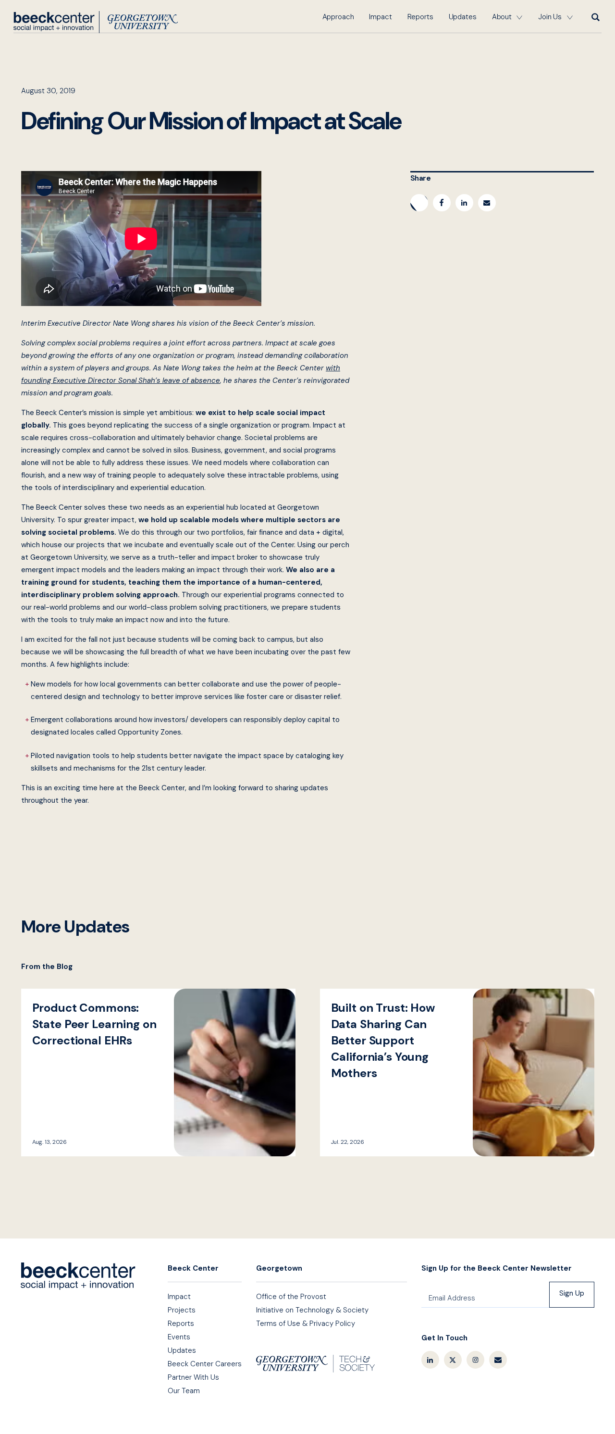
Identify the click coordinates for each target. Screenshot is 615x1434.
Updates (463, 17)
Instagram (475, 1360)
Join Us (550, 17)
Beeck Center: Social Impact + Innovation (78, 1276)
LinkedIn (430, 1360)
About (502, 17)
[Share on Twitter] (419, 202)
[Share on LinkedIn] (464, 202)
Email (498, 1360)
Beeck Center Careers (205, 1364)
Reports (420, 17)
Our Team (184, 1391)
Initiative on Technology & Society (312, 1310)
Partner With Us (193, 1377)
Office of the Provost (291, 1296)
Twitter (453, 1360)
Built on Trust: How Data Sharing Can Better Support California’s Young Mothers (457, 1072)
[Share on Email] (487, 202)
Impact (380, 17)
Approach (338, 17)
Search (595, 17)
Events (179, 1337)
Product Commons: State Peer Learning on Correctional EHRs (158, 1072)
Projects (182, 1310)
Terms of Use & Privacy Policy (305, 1323)
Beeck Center (95, 22)
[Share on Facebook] (442, 202)
